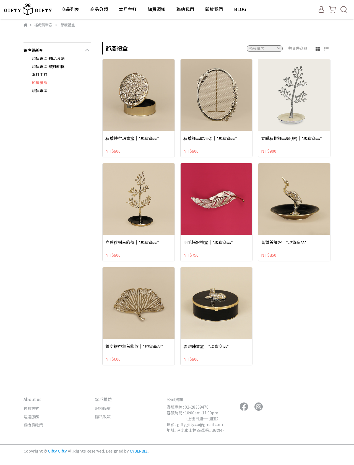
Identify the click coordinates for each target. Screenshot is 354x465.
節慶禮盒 (39, 82)
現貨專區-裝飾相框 (48, 66)
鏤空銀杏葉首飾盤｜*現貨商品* (134, 346)
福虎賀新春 (33, 50)
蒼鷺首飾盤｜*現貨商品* (283, 242)
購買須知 (156, 9)
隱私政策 (103, 416)
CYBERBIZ (139, 451)
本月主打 (128, 9)
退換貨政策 (33, 425)
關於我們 (214, 9)
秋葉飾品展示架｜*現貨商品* (210, 138)
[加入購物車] (146, 95)
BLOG (240, 9)
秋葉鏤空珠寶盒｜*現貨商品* (132, 138)
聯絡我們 (185, 9)
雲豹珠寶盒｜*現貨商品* (206, 346)
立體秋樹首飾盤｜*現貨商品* (132, 242)
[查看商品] (130, 95)
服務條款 (103, 408)
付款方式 (31, 408)
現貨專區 (39, 90)
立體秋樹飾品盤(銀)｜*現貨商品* (291, 138)
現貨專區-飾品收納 (48, 58)
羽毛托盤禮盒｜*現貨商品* (208, 242)
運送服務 (31, 416)
